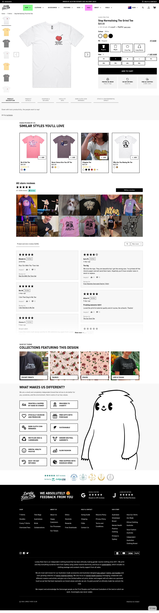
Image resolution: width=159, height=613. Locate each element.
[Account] (149, 8)
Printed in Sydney (115, 537)
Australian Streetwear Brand (116, 518)
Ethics (67, 515)
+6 (97, 170)
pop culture (101, 573)
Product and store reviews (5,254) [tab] (28, 244)
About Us (53, 515)
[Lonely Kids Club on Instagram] (20, 553)
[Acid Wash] (89, 170)
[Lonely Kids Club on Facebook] (24, 553)
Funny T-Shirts (24, 523)
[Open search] (127, 244)
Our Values (54, 531)
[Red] (92, 170)
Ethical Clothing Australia (132, 523)
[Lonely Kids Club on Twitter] (27, 553)
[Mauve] (53, 167)
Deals (107, 7)
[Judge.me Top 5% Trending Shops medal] (110, 477)
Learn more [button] (127, 27)
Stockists (68, 519)
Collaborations (39, 527)
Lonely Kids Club (103, 17)
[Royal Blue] (25, 170)
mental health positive (94, 575)
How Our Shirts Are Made (132, 516)
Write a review (129, 190)
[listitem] (26, 205)
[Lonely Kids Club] (6, 7)
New (26, 7)
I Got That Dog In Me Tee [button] (26, 308)
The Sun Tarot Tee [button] (89, 318)
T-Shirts (22, 515)
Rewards (68, 523)
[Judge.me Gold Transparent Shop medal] (92, 477)
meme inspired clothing (64, 575)
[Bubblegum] (22, 170)
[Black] (110, 36)
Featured (67, 7)
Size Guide (153, 54)
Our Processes (55, 526)
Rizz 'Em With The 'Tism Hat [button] (27, 276)
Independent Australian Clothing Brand (132, 540)
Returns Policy (101, 515)
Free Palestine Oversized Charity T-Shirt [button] (96, 284)
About (96, 7)
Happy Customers (54, 520)
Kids (78, 7)
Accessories (52, 7)
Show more (78, 333)
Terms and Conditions (99, 525)
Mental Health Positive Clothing (117, 528)
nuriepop (9, 115)
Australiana (38, 519)
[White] (100, 36)
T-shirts (108, 573)
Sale (88, 7)
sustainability (106, 564)
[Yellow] (105, 36)
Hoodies (22, 519)
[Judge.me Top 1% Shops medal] (101, 477)
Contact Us (85, 527)
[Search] (143, 8)
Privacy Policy (101, 519)
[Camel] (117, 167)
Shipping (84, 519)
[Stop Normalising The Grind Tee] (6, 20)
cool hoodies (116, 573)
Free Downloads (71, 527)
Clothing (38, 7)
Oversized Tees (24, 527)
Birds (36, 523)
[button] (87, 54)
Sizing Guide (85, 515)
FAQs (83, 523)
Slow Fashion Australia (131, 531)
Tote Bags (37, 515)
